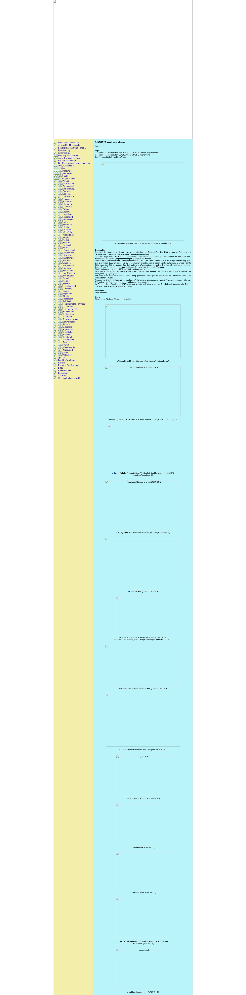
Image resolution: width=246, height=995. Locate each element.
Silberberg (67, 327)
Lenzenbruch (68, 252)
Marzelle (66, 260)
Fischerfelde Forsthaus (75, 304)
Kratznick (67, 245)
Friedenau (67, 199)
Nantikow (67, 268)
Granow (66, 212)
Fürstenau (67, 201)
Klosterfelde (68, 235)
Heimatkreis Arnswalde (68, 142)
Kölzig (66, 240)
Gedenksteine (64, 153)
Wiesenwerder (69, 347)
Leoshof (68, 206)
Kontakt (61, 362)
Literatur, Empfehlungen (69, 365)
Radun (66, 291)
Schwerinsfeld (69, 322)
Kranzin (66, 242)
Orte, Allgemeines (66, 165)
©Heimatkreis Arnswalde (69, 378)
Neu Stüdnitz (68, 275)
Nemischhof (68, 270)
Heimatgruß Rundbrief (68, 155)
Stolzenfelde (68, 339)
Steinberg (67, 334)
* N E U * (62, 375)
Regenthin (67, 293)
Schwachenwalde (70, 319)
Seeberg (68, 288)
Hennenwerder (71, 309)
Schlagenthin (68, 314)
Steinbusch (67, 337)
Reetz (65, 176)
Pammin (66, 278)
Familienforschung (66, 360)
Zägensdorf (68, 350)
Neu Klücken (69, 273)
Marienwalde (68, 258)
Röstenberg (68, 299)
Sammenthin (68, 311)
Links (60, 368)
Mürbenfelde (68, 265)
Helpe (65, 222)
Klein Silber (68, 232)
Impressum (63, 373)
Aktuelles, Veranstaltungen (70, 158)
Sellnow (66, 324)
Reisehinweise (64, 370)
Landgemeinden (67, 178)
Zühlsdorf (67, 355)
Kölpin (66, 237)
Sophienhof (68, 329)
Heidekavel (68, 219)
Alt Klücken (68, 183)
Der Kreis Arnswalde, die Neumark (74, 163)
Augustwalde (69, 186)
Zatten (65, 352)
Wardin (66, 345)
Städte (63, 168)
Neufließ (69, 306)
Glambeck (67, 204)
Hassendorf (68, 217)
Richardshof (70, 286)
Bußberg (66, 194)
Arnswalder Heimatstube (69, 145)
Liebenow (67, 255)
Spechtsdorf (68, 332)
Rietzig (66, 296)
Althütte (66, 181)
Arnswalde (67, 171)
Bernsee (66, 191)
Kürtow (66, 247)
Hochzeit (67, 229)
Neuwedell (67, 173)
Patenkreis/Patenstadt (67, 160)
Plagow (66, 281)
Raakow (66, 283)
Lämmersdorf (69, 250)
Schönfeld (67, 316)
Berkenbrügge (69, 188)
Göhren (66, 209)
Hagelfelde (67, 214)
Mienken (67, 263)
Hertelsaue (67, 224)
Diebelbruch (68, 196)
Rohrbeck (67, 301)
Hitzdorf (66, 227)
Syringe (66, 342)
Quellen (61, 357)
